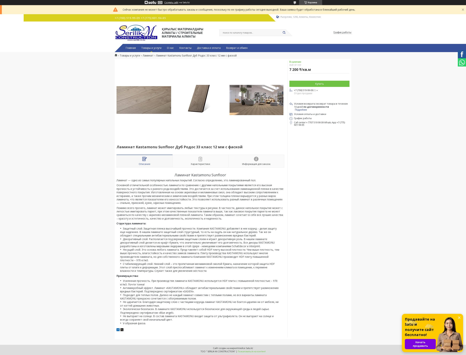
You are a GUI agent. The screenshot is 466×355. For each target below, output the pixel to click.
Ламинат (148, 55)
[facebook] (118, 330)
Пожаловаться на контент (252, 351)
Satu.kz (249, 348)
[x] (122, 330)
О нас (170, 48)
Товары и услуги (151, 48)
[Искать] (284, 33)
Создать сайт (171, 2)
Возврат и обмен (237, 48)
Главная (131, 48)
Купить (319, 83)
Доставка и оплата (209, 48)
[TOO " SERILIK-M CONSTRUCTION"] (137, 32)
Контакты (185, 48)
